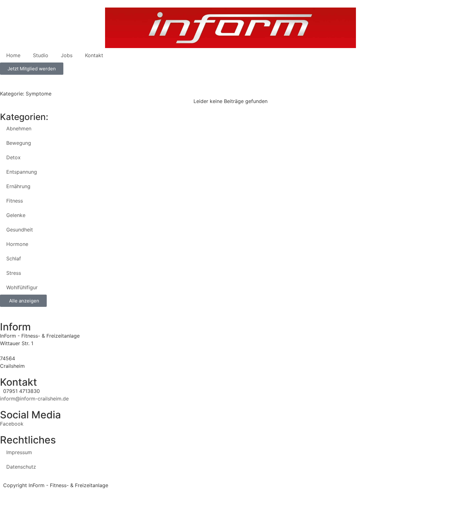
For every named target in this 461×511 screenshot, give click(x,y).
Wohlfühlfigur (22, 287)
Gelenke (15, 215)
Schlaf (13, 258)
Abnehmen (18, 128)
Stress (13, 273)
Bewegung (18, 143)
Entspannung (21, 172)
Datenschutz (21, 467)
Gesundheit (19, 229)
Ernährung (18, 186)
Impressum (19, 452)
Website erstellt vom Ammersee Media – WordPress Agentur (72, 493)
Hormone (17, 244)
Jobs (66, 55)
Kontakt (94, 55)
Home (13, 55)
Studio (40, 55)
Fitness (14, 201)
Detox (13, 157)
